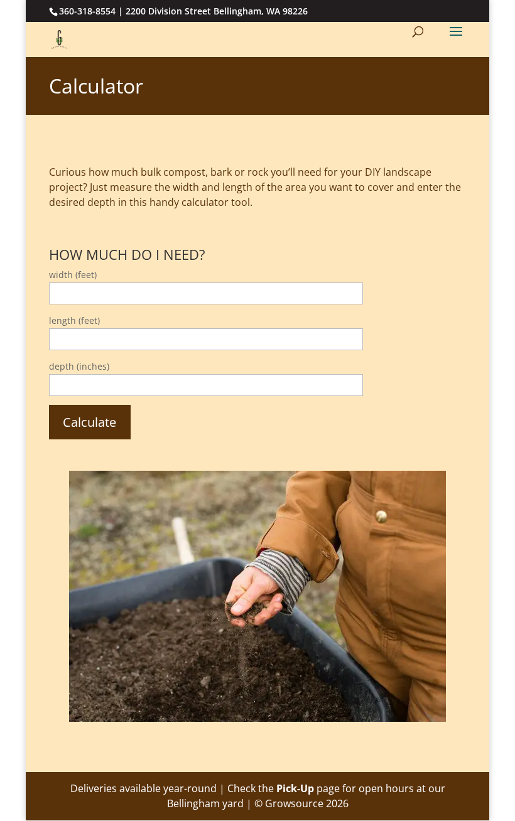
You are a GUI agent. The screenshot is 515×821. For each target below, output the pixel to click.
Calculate (89, 422)
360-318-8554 (87, 11)
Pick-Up (295, 788)
